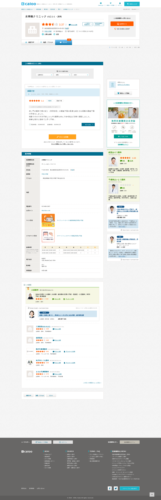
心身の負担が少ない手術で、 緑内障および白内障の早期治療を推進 (127, 211)
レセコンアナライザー (118, 467)
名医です (31, 91)
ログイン (120, 5)
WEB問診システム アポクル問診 (121, 465)
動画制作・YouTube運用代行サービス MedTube (126, 479)
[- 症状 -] (80, 74)
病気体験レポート (50, 461)
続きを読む (122, 226)
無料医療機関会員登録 (98, 24)
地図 (66, 28)
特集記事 (47, 463)
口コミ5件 (58, 329)
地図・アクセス (40, 395)
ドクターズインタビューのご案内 (121, 461)
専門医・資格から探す (73, 461)
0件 (123, 188)
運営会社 (23, 488)
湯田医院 (39, 338)
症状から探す (71, 456)
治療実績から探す (72, 458)
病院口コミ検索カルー (27, 9)
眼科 (50, 101)
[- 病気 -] (62, 74)
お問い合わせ (40, 488)
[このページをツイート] (116, 488)
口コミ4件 (58, 362)
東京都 (46, 9)
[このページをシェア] (110, 488)
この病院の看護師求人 (87, 24)
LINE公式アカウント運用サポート (122, 476)
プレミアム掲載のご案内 (119, 456)
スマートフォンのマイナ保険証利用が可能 (69, 236)
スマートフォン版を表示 (130, 488)
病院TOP (28, 395)
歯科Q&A (47, 465)
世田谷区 (52, 9)
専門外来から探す (72, 463)
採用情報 (31, 488)
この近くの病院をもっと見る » (92, 383)
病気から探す (71, 454)
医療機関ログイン (123, 144)
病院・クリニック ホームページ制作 (122, 472)
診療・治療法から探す (73, 467)
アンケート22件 (70, 362)
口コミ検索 (48, 458)
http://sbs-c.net (46, 210)
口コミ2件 (58, 351)
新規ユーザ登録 (110, 5)
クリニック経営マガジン (119, 470)
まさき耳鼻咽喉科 (42, 372)
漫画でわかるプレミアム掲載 (120, 458)
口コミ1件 (58, 299)
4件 (123, 161)
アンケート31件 (70, 351)
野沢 (59, 9)
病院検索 (38, 9)
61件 (131, 161)
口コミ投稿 (48, 467)
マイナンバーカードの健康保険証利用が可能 (70, 220)
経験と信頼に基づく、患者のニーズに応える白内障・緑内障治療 (61, 315)
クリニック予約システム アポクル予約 (123, 463)
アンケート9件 (70, 299)
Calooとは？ (48, 454)
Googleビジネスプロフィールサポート (123, 474)
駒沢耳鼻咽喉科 (41, 349)
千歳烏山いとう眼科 (117, 180)
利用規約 (92, 458)
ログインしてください (124, 84)
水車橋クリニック (68, 9)
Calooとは (100, 5)
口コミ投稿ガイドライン (97, 454)
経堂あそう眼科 (115, 152)
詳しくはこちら (123, 136)
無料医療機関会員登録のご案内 (121, 454)
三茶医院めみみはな (43, 326)
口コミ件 (74, 25)
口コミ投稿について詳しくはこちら (62, 144)
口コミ (51, 395)
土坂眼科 (35, 290)
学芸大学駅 (48, 31)
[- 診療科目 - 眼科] (44, 74)
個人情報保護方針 (95, 461)
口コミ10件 (58, 374)
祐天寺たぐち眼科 (42, 360)
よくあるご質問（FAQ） (97, 456)
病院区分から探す (72, 465)
